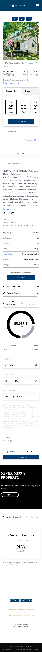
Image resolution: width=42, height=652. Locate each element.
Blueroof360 (19, 646)
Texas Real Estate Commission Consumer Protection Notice (21, 615)
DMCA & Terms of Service (23, 649)
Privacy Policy (7, 649)
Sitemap (36, 649)
